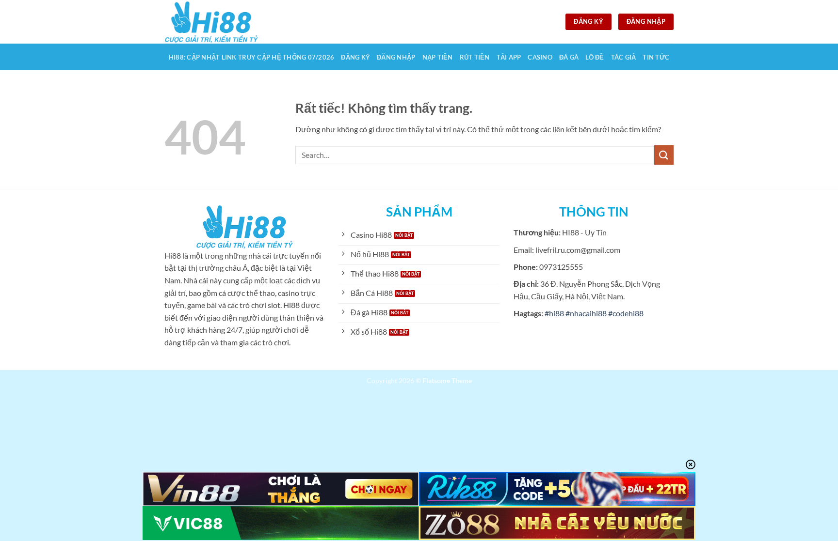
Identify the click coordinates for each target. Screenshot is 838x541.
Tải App (509, 57)
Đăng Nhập (396, 57)
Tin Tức (656, 57)
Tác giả (623, 57)
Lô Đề (594, 57)
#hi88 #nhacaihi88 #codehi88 (594, 313)
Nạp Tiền (437, 57)
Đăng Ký (355, 57)
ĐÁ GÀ (569, 57)
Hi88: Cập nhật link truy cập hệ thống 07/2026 (252, 57)
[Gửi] (664, 154)
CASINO (540, 57)
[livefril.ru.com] (212, 22)
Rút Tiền (475, 57)
